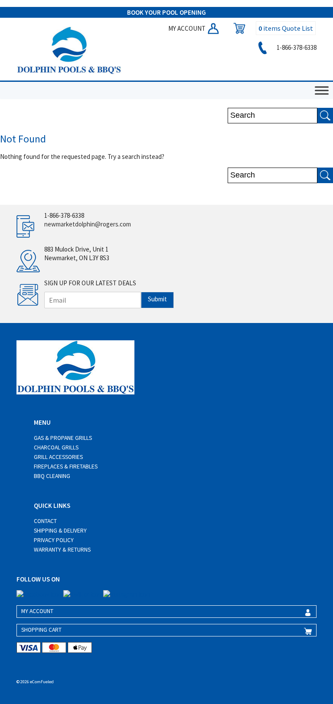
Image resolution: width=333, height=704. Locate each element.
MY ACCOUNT (187, 28)
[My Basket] (237, 28)
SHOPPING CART (41, 629)
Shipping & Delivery (60, 530)
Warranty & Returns (62, 549)
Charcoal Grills (56, 447)
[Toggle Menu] (322, 91)
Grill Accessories (58, 457)
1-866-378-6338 (296, 47)
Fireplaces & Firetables (66, 466)
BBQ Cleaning (52, 476)
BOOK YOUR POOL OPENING (166, 12)
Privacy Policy (54, 540)
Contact (45, 521)
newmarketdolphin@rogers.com (87, 224)
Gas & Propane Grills (63, 438)
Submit (157, 299)
